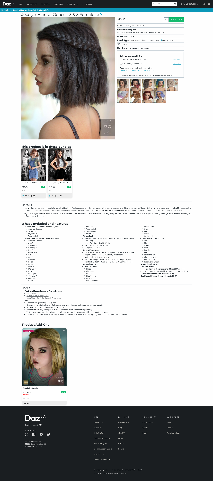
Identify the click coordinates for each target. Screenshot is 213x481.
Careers (121, 443)
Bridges (121, 449)
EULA (140, 470)
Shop (21, 4)
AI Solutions (87, 4)
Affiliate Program (100, 443)
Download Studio (188, 4)
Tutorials (97, 428)
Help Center (99, 433)
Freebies (170, 428)
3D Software (32, 4)
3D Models (45, 4)
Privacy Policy (131, 470)
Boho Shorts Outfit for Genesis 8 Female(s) (44, 298)
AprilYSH (140, 25)
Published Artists (173, 433)
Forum (144, 433)
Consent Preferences (102, 459)
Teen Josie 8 (31, 293)
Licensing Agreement (102, 470)
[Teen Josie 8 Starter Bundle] (33, 164)
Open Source (99, 454)
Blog (120, 428)
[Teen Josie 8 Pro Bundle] (60, 164)
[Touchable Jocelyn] (44, 357)
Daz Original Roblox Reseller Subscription (137, 70)
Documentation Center (103, 449)
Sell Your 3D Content (102, 438)
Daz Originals (129, 25)
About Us (121, 433)
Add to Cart (176, 19)
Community (58, 4)
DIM (157, 40)
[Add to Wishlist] (166, 19)
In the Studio (147, 422)
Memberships (72, 4)
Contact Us (98, 422)
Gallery (145, 428)
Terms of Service (118, 470)
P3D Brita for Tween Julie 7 (37, 295)
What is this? (177, 59)
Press (120, 438)
